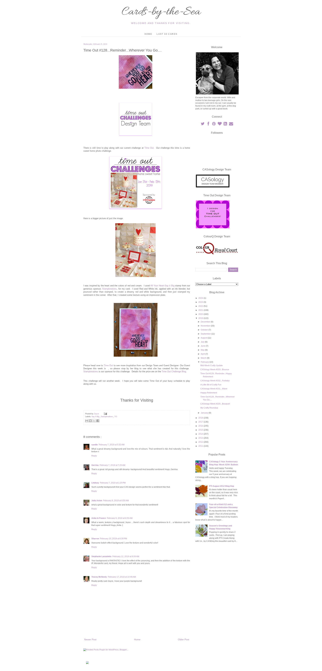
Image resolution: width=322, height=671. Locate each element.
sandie (94, 445)
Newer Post (90, 639)
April (203, 354)
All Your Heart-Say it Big (162, 285)
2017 (201, 422)
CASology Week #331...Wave (213, 389)
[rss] (225, 124)
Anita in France (98, 518)
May (203, 350)
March (204, 358)
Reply (94, 456)
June (203, 346)
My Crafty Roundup (209, 408)
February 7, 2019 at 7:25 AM (112, 465)
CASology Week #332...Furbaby (215, 380)
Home (148, 34)
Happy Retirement (208, 393)
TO (115, 417)
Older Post (183, 639)
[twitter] (203, 124)
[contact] (231, 124)
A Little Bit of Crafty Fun (210, 384)
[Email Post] (105, 414)
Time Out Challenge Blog (174, 371)
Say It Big (96, 417)
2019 (201, 318)
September (206, 334)
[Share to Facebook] (97, 420)
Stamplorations (109, 289)
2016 (201, 426)
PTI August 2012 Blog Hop (221, 486)
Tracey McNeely (99, 577)
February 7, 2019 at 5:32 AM (111, 445)
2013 (201, 438)
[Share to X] (94, 420)
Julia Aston (96, 500)
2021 (201, 310)
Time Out (149, 148)
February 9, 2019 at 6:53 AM (119, 518)
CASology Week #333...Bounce (214, 369)
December (206, 322)
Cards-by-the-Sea (161, 12)
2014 (201, 434)
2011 (201, 446)
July (203, 342)
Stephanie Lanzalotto (101, 556)
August (204, 338)
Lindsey (95, 483)
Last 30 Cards (167, 34)
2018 (201, 418)
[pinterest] (214, 124)
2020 (201, 314)
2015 (201, 430)
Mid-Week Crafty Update (211, 365)
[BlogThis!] (90, 420)
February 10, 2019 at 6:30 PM (113, 538)
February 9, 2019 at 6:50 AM (116, 500)
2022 (201, 306)
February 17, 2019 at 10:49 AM (122, 577)
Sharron (95, 538)
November (206, 326)
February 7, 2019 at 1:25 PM (113, 483)
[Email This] (86, 420)
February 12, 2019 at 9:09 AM (125, 556)
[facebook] (208, 124)
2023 (201, 302)
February (205, 362)
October (204, 330)
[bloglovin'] (220, 124)
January (205, 413)
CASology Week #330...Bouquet (215, 404)
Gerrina (95, 465)
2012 (201, 442)
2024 (201, 298)
